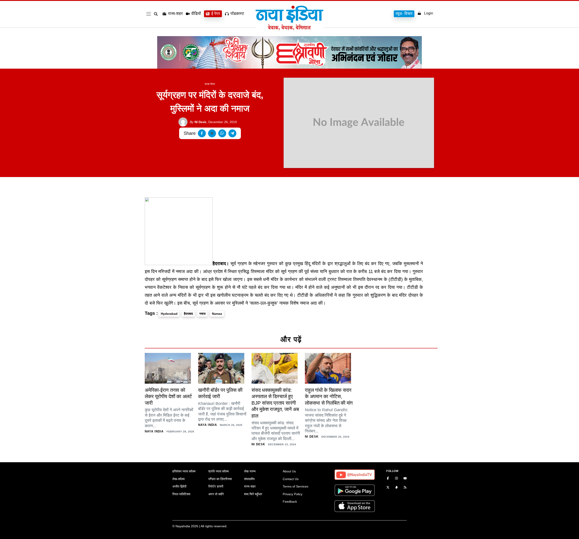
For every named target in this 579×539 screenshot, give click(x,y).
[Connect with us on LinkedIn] (396, 488)
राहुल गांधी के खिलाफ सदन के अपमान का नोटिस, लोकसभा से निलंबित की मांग (329, 396)
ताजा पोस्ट (210, 84)
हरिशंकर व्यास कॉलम (183, 471)
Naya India (154, 431)
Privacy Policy (292, 494)
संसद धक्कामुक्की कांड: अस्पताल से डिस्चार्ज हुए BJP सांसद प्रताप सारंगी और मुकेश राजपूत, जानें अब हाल (275, 403)
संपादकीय (249, 479)
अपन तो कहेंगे (216, 494)
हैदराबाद (188, 313)
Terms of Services (295, 486)
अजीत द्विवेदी (179, 486)
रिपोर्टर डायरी (215, 486)
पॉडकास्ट (237, 13)
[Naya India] (289, 29)
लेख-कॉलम (178, 479)
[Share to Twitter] (212, 133)
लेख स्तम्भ (250, 471)
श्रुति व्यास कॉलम (218, 471)
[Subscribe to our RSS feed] (405, 488)
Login (428, 13)
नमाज (202, 313)
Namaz (217, 313)
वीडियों (196, 13)
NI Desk (198, 122)
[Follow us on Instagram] (396, 479)
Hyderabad (169, 313)
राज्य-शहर (175, 13)
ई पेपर (215, 13)
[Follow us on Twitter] (387, 488)
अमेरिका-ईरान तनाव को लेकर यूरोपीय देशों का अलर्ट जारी (168, 396)
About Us (289, 471)
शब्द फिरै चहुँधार (253, 494)
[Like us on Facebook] (387, 479)
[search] (156, 14)
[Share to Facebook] (202, 133)
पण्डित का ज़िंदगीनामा (220, 479)
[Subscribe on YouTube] (405, 479)
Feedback (290, 501)
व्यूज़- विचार (404, 13)
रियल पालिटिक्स (181, 494)
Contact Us (291, 479)
